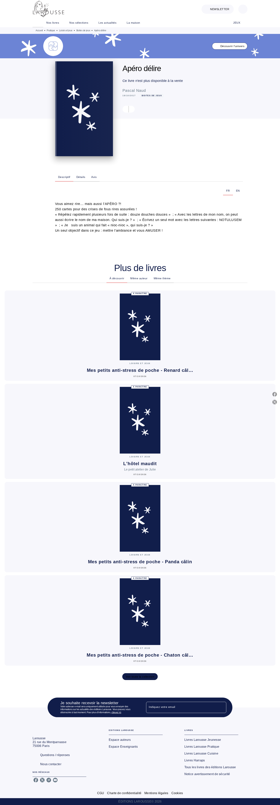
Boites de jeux (83, 30)
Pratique (51, 30)
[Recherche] (242, 9)
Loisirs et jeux (66, 30)
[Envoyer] (221, 707)
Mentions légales (156, 793)
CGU (100, 793)
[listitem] (36, 780)
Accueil (39, 30)
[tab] (38, 22)
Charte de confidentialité (124, 793)
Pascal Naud (134, 90)
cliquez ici (116, 712)
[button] (218, 9)
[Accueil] (49, 9)
